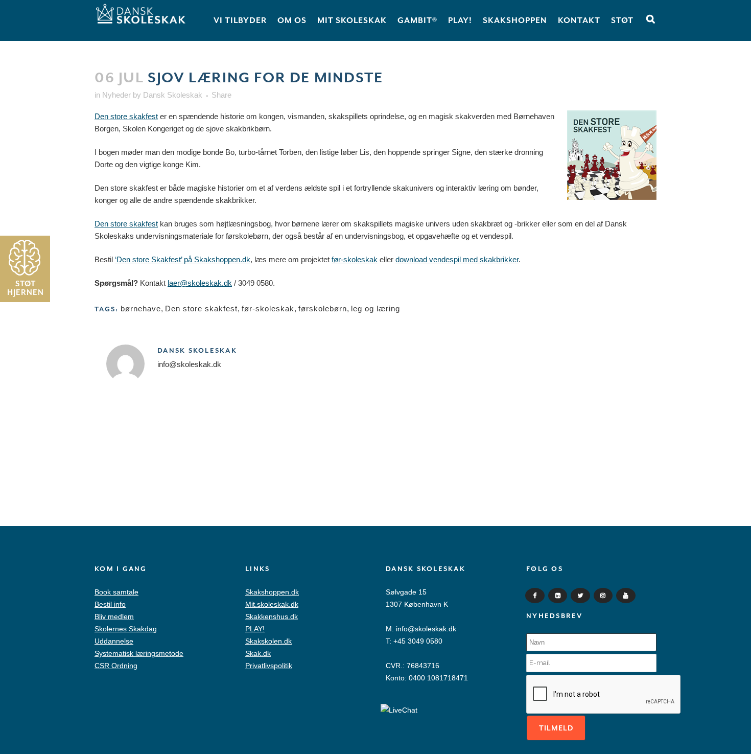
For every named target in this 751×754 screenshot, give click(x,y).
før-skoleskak (355, 259)
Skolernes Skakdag (126, 629)
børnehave (141, 308)
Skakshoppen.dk (272, 592)
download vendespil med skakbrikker (457, 259)
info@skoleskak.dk (426, 629)
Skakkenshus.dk (271, 616)
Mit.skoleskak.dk (271, 604)
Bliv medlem (114, 616)
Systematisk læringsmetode (139, 653)
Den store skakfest (126, 116)
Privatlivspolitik (268, 665)
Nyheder (116, 94)
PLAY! (255, 629)
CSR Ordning (116, 665)
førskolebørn (322, 308)
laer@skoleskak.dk (200, 283)
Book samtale (116, 592)
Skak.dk (258, 653)
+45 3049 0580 (417, 641)
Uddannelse (114, 641)
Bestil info (110, 604)
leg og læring (375, 308)
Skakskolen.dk (268, 641)
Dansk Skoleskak (172, 94)
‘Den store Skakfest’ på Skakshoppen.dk (182, 259)
